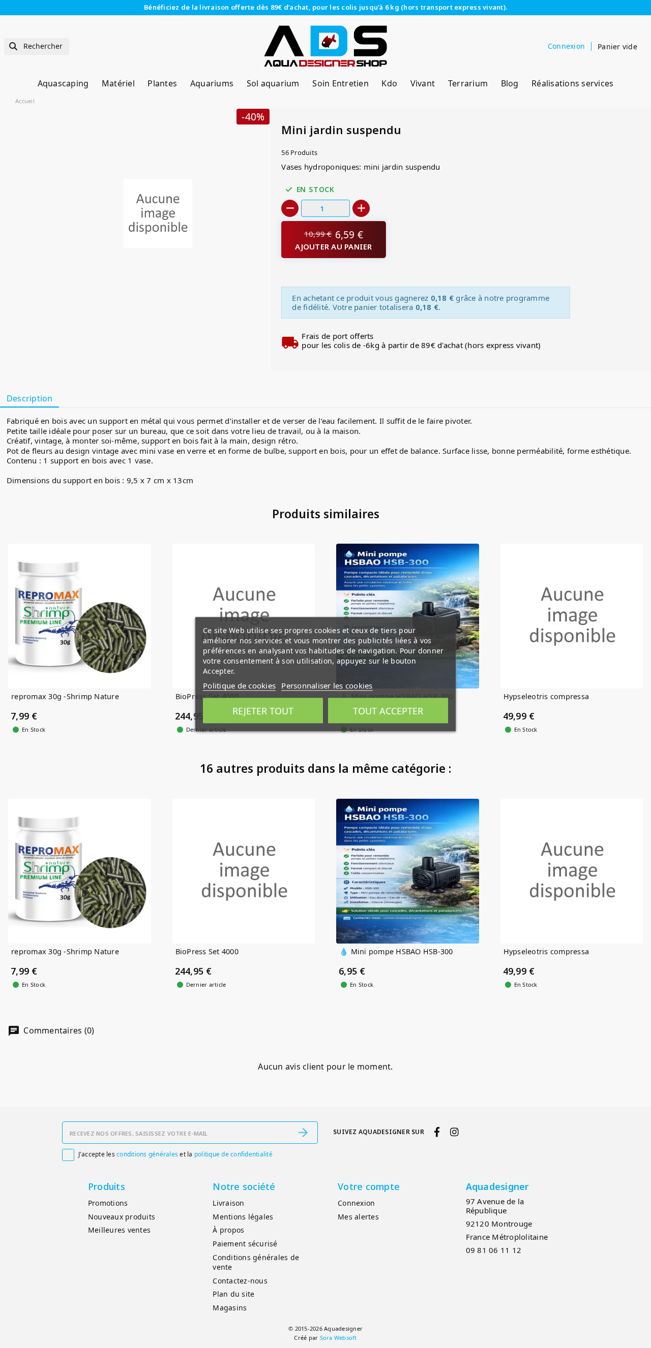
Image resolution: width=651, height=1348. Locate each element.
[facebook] (437, 1131)
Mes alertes (358, 1216)
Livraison (228, 1203)
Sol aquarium (273, 83)
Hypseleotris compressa (546, 697)
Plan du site (233, 1294)
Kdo (389, 83)
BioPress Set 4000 (207, 952)
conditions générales (147, 1154)
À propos (228, 1230)
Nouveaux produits (121, 1216)
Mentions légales (243, 1216)
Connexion (356, 1203)
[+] (361, 208)
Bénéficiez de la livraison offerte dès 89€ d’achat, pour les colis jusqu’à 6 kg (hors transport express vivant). (325, 7)
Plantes (162, 83)
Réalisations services (572, 83)
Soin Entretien (340, 83)
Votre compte (369, 1186)
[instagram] (454, 1131)
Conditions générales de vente (256, 1262)
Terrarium (468, 83)
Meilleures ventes (119, 1230)
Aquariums (211, 83)
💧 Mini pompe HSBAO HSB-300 (396, 952)
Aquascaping (63, 83)
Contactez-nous (240, 1281)
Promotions (108, 1203)
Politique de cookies (239, 685)
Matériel (118, 83)
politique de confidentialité (233, 1154)
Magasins (230, 1307)
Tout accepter (388, 710)
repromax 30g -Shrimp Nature (65, 697)
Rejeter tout (262, 710)
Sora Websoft (338, 1337)
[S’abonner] (303, 1132)
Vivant (422, 83)
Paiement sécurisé (245, 1243)
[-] (290, 208)
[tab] (29, 398)
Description (30, 398)
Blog (510, 83)
